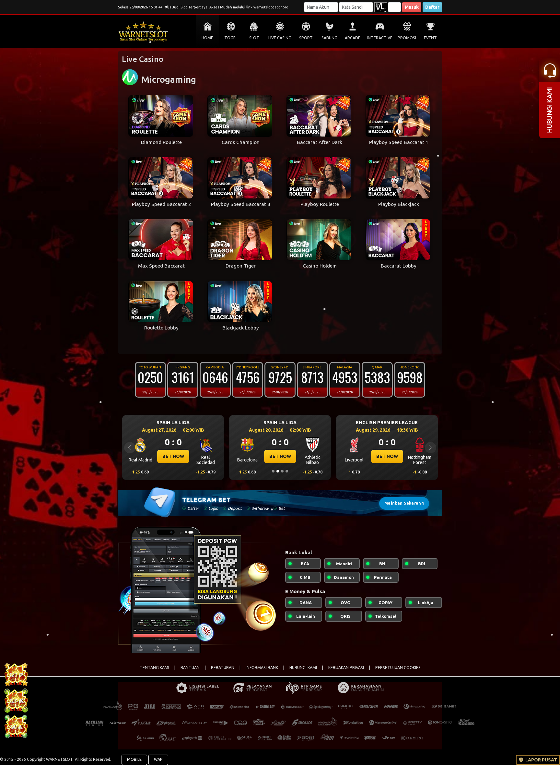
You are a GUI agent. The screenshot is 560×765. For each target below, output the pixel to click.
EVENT (430, 38)
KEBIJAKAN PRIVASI (346, 667)
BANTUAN (190, 667)
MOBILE (134, 759)
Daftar (432, 7)
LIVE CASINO (280, 38)
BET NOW (173, 456)
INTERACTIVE (379, 38)
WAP (158, 759)
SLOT (254, 38)
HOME (207, 38)
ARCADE (352, 38)
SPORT (306, 38)
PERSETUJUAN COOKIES (398, 667)
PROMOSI (407, 38)
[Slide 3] (282, 471)
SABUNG (329, 38)
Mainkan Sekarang (404, 503)
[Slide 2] (277, 471)
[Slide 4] (287, 471)
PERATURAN (222, 667)
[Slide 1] (273, 471)
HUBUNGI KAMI (303, 667)
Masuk (412, 7)
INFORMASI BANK (262, 667)
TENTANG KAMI (154, 667)
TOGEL (231, 38)
